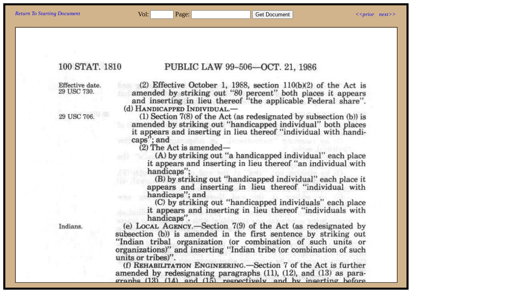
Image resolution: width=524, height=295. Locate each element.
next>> (387, 14)
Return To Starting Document (47, 13)
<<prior (364, 14)
